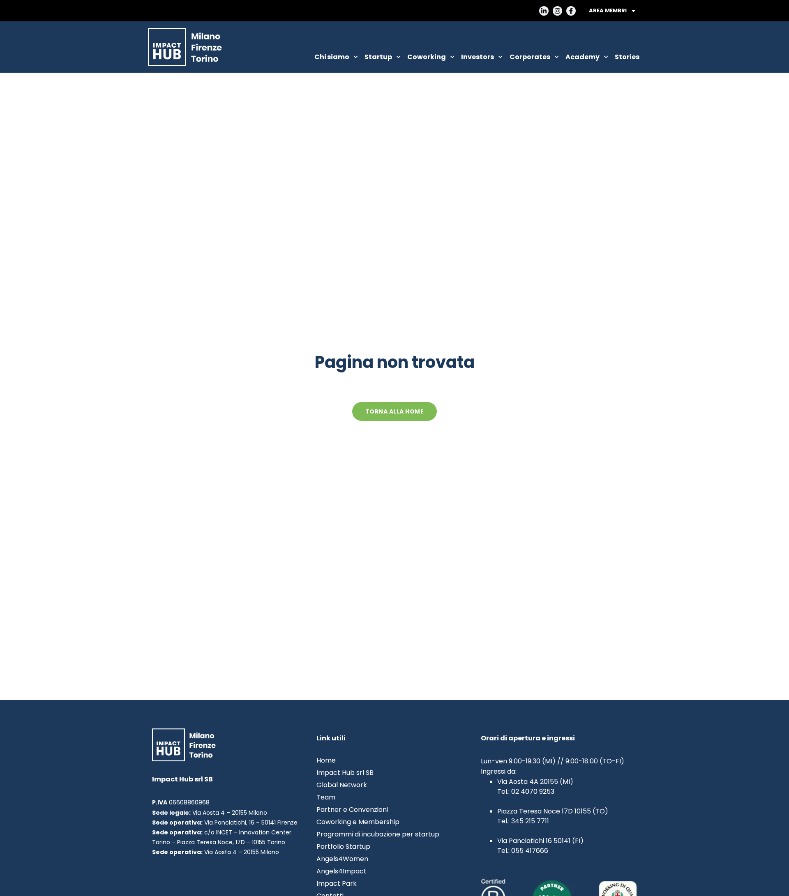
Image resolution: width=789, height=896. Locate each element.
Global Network (341, 785)
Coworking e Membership (357, 822)
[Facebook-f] (571, 11)
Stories (627, 57)
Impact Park (336, 884)
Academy (582, 57)
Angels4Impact (341, 871)
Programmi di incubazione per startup (377, 834)
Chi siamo (331, 57)
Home (326, 760)
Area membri (608, 10)
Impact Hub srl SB (345, 773)
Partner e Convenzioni (352, 810)
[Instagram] (557, 11)
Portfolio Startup (343, 847)
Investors (477, 57)
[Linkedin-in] (544, 11)
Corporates (530, 57)
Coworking (426, 57)
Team (325, 797)
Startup (378, 57)
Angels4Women (342, 859)
